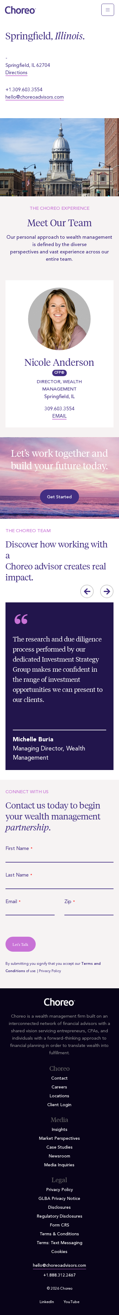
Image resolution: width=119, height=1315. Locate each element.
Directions (16, 73)
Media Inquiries (59, 1165)
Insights (59, 1130)
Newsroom (59, 1156)
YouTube (71, 1302)
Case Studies (59, 1147)
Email (59, 416)
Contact (59, 1078)
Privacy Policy (50, 971)
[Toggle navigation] (107, 10)
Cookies (59, 1252)
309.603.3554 (59, 409)
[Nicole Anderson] (59, 323)
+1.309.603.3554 (23, 90)
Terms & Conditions (59, 1234)
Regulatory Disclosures (59, 1216)
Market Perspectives (59, 1138)
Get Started (59, 497)
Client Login (59, 1105)
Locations (59, 1096)
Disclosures (59, 1207)
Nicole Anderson (59, 362)
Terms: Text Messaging (59, 1243)
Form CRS (59, 1225)
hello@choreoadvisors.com (34, 97)
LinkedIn (47, 1302)
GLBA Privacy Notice (59, 1199)
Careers (59, 1087)
